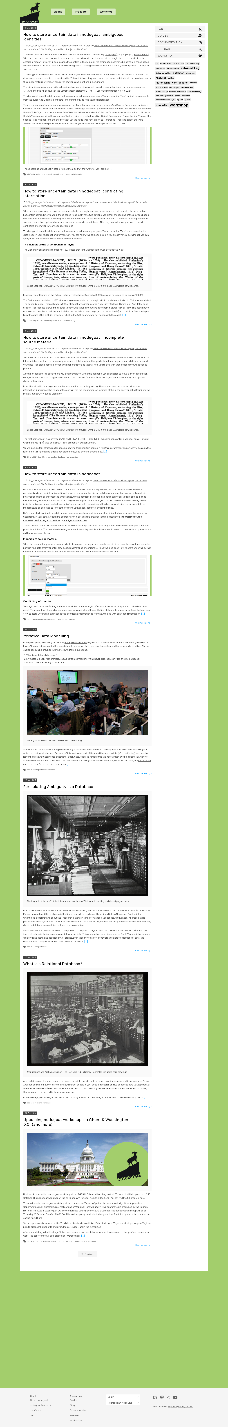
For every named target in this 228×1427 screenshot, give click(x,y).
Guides (73, 1400)
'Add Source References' (97, 99)
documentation (58, 764)
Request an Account (120, 1402)
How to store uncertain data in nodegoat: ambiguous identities (73, 37)
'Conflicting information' (52, 49)
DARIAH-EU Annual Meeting (92, 1194)
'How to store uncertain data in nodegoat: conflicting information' (57, 613)
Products (81, 11)
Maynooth (97, 1232)
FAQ (32, 1415)
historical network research (62, 174)
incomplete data (72, 457)
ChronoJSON (32, 457)
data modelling (37, 174)
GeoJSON (41, 457)
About (58, 11)
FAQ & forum (144, 760)
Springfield (110, 54)
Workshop (106, 11)
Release (74, 1415)
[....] (111, 168)
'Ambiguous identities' (76, 49)
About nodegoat (39, 1400)
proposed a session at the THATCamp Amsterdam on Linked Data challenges (72, 1223)
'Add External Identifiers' (51, 99)
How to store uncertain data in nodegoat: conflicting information (73, 193)
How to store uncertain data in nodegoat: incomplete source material (73, 339)
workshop (51, 769)
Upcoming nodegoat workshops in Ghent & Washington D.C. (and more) (75, 1122)
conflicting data (33, 320)
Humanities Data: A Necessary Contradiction (119, 914)
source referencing (67, 320)
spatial (84, 1241)
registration (106, 1214)
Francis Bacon (141, 54)
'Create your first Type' (114, 96)
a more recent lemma (36, 294)
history (72, 619)
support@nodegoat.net (180, 1406)
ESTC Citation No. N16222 (116, 90)
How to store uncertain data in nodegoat (61, 473)
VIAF (29, 174)
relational (38, 1103)
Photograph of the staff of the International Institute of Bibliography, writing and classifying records (78, 901)
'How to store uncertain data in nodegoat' (114, 45)
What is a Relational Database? (52, 963)
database (47, 174)
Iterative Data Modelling (46, 635)
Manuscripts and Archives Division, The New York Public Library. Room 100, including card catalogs (77, 1071)
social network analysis (72, 1241)
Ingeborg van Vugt (137, 1223)
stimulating (36, 1232)
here (142, 1197)
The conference (37, 1235)
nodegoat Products (40, 1405)
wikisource (132, 285)
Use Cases (35, 1410)
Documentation (78, 1410)
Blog (72, 1405)
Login (111, 1396)
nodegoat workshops (76, 642)
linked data (77, 174)
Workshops (76, 1420)
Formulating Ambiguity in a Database (58, 786)
